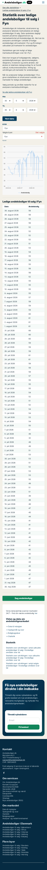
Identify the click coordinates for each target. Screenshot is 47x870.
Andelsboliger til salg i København (17, 827)
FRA (4, 97)
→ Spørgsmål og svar (15, 630)
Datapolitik (7, 793)
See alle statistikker (11, 8)
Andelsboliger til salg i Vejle (14, 850)
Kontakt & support (10, 784)
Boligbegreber (9, 816)
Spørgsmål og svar (10, 811)
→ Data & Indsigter (14, 626)
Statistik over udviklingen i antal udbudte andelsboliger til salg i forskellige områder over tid (23, 650)
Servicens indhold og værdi (14, 791)
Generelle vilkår (9, 789)
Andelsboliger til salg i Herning (15, 854)
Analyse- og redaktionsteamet (15, 818)
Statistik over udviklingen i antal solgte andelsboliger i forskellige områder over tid (22, 665)
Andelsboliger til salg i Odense (15, 832)
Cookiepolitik (8, 796)
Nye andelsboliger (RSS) (13, 800)
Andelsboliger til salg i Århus (14, 830)
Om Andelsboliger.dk (11, 782)
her (36, 613)
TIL (4, 106)
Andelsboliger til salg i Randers (15, 845)
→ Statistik (10, 636)
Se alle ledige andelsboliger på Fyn (17, 92)
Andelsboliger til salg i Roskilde (16, 852)
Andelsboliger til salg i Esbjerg (15, 836)
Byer (5, 124)
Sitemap (6, 798)
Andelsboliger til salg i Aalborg (15, 834)
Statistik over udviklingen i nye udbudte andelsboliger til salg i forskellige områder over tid (23, 657)
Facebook (4, 772)
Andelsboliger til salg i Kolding (15, 848)
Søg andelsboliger (23, 598)
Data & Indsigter (9, 809)
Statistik (6, 814)
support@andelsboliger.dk (14, 760)
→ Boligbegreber (13, 633)
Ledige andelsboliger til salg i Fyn (17, 10)
